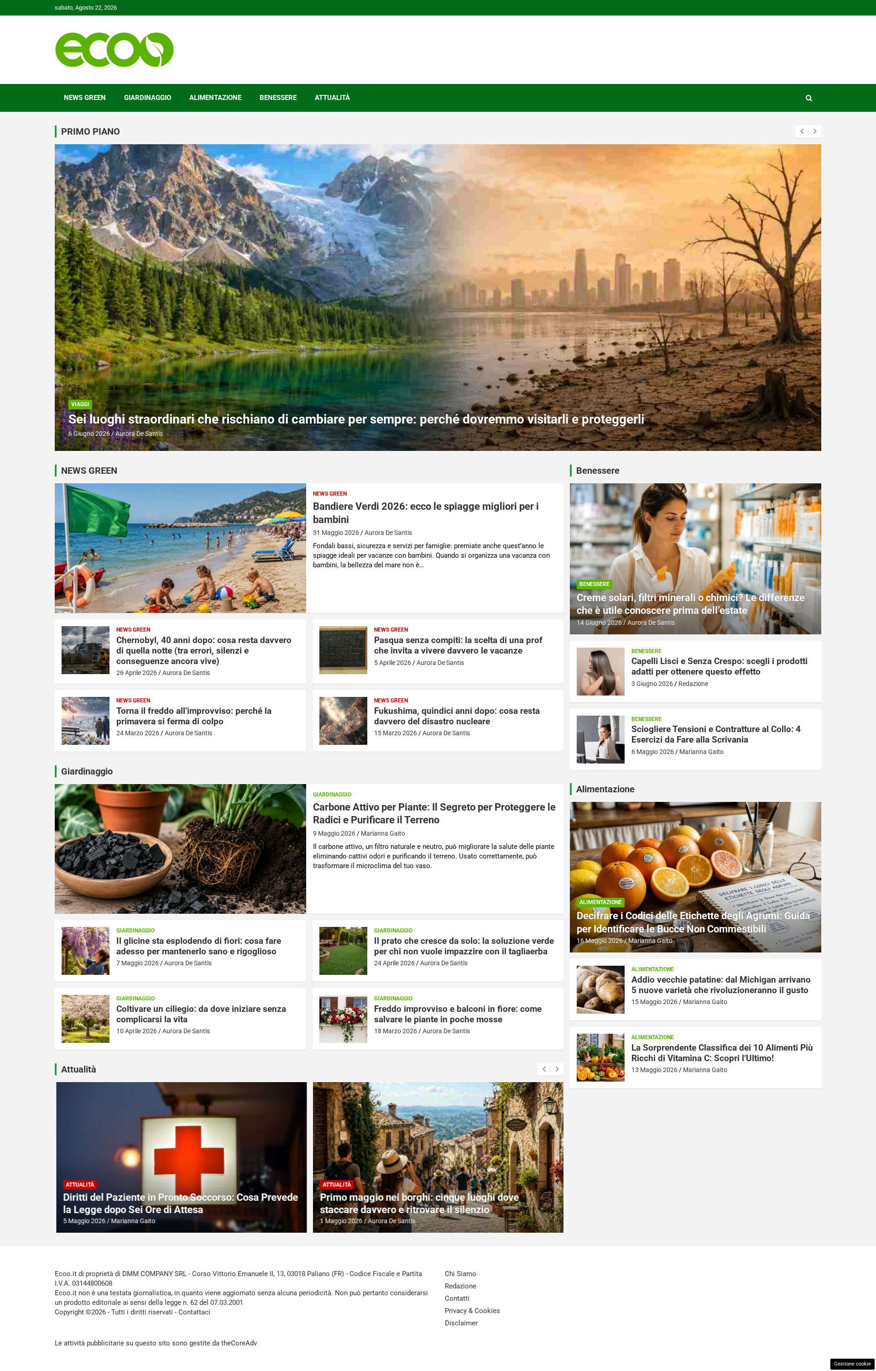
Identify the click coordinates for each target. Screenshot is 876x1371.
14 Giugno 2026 (599, 622)
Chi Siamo (460, 1274)
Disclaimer (461, 1323)
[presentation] (801, 131)
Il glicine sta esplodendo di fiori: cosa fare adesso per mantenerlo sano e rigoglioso (198, 946)
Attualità (332, 98)
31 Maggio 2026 (336, 532)
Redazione (130, 433)
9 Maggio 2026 (334, 833)
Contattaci (194, 1312)
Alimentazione (215, 98)
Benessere (278, 98)
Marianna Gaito (383, 833)
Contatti (457, 1298)
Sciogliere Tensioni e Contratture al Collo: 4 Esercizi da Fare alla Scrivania (716, 734)
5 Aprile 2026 (392, 662)
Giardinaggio (147, 98)
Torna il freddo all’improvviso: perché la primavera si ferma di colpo (193, 716)
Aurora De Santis (388, 532)
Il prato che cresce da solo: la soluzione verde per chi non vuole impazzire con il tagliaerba (464, 946)
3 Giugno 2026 (89, 433)
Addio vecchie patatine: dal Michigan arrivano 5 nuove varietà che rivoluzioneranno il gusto (721, 984)
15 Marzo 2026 (395, 733)
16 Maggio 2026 (600, 940)
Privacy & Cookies (472, 1311)
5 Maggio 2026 (84, 1220)
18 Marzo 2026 (395, 1031)
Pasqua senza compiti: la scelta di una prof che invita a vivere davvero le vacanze (458, 645)
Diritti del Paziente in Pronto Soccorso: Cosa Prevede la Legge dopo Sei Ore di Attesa (180, 1203)
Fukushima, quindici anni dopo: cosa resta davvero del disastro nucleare (457, 716)
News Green (85, 98)
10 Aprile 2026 (136, 1031)
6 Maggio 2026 (652, 751)
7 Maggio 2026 (137, 963)
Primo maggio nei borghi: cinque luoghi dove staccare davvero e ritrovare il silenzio (418, 1203)
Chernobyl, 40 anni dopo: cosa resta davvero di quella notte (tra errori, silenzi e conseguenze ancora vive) (204, 650)
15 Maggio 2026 (654, 1001)
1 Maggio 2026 (340, 1220)
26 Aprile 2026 (136, 672)
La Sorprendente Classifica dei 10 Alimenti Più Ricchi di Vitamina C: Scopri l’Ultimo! (722, 1052)
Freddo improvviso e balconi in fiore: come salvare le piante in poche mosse (458, 1014)
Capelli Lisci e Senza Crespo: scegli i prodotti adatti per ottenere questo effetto (292, 419)
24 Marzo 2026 (137, 733)
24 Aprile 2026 (394, 963)
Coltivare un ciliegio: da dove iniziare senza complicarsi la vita (201, 1014)
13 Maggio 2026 (654, 1069)
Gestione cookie (852, 1364)
